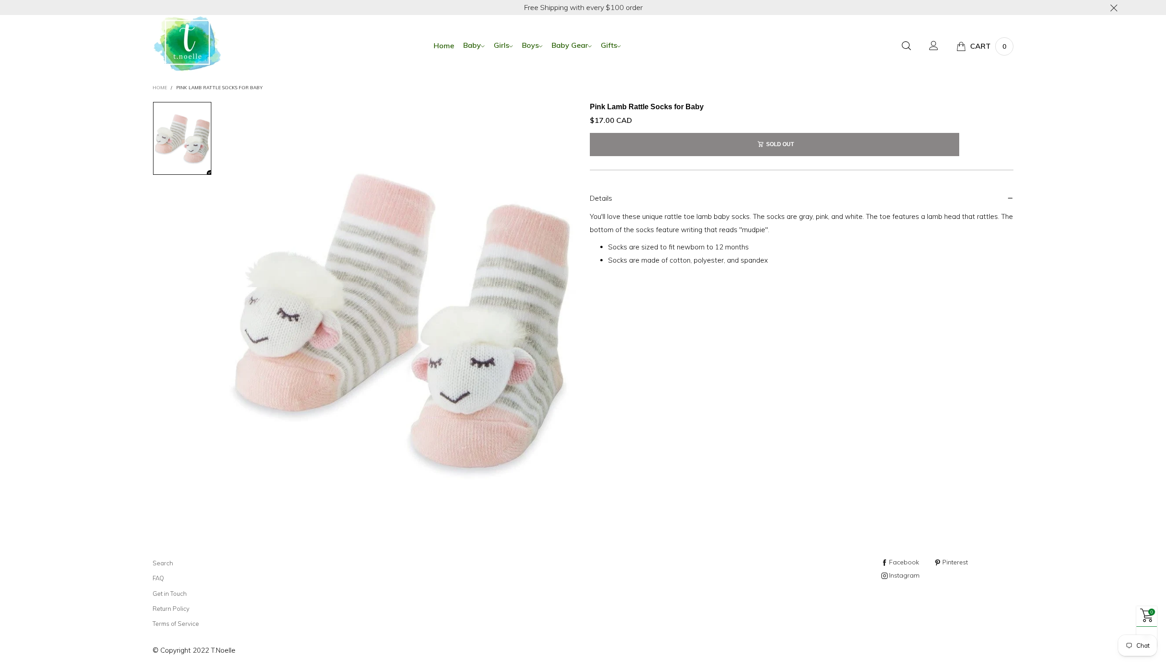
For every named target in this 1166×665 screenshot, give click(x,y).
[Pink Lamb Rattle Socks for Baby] (400, 321)
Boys (530, 45)
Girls (501, 45)
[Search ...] (906, 46)
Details (601, 198)
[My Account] (933, 46)
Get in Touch (170, 593)
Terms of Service (176, 623)
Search (163, 563)
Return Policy (171, 608)
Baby (472, 45)
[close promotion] (1113, 7)
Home (444, 45)
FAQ (158, 578)
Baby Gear (570, 45)
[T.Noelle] (187, 45)
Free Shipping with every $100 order (583, 7)
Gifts (609, 45)
